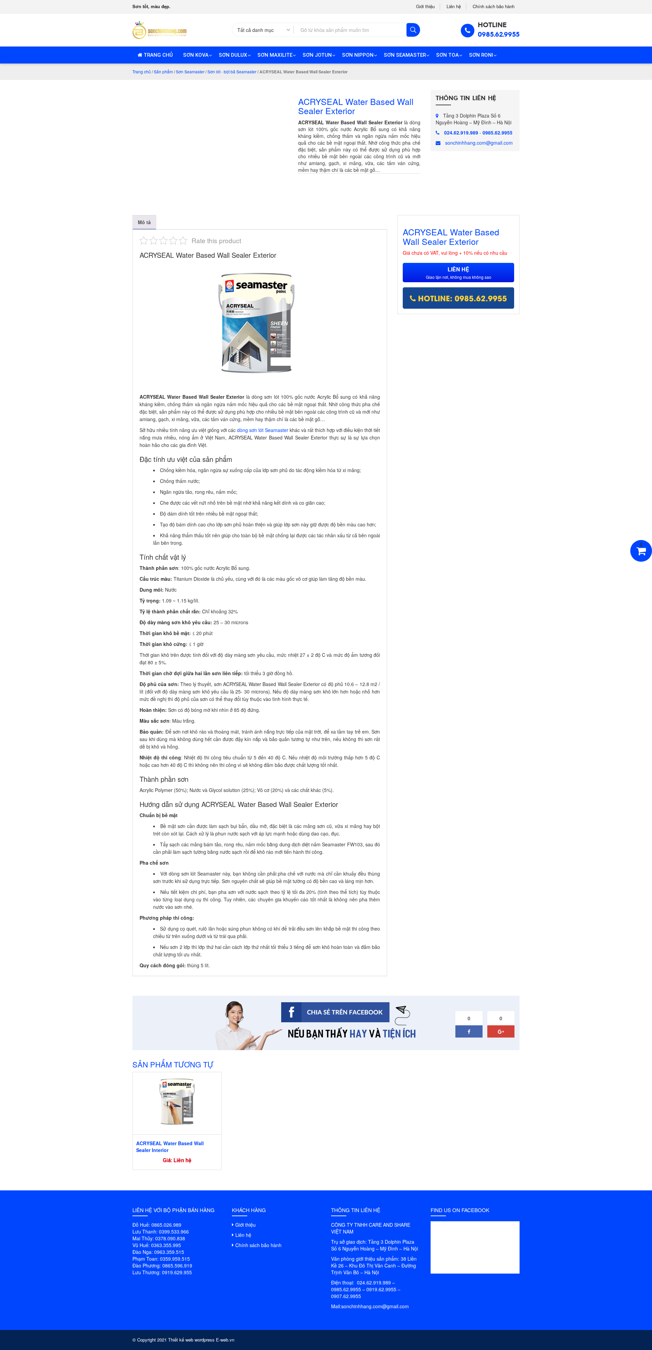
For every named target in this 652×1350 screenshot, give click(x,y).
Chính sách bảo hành (493, 6)
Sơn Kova (196, 55)
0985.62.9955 (499, 34)
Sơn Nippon (358, 55)
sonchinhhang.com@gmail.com (479, 142)
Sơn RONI (481, 55)
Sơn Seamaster (405, 55)
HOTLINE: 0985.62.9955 (461, 297)
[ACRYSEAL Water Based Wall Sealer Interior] (177, 1101)
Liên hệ (454, 6)
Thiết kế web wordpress (191, 1339)
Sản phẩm (163, 71)
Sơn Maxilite (274, 55)
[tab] (144, 222)
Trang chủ (157, 55)
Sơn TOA (447, 55)
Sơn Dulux (233, 55)
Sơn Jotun (317, 55)
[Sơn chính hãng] (159, 29)
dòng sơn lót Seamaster (262, 430)
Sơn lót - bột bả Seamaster (231, 71)
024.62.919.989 (461, 132)
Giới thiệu (425, 6)
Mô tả (144, 222)
